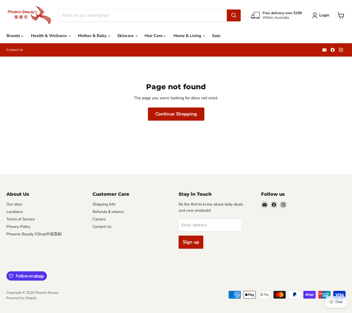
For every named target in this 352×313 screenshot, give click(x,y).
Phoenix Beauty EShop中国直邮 (34, 234)
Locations (14, 211)
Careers (99, 219)
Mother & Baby (92, 36)
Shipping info (104, 204)
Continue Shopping (176, 114)
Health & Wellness (49, 36)
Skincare (126, 36)
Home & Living (187, 36)
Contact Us (14, 50)
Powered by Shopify (21, 298)
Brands (13, 36)
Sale (216, 36)
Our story (14, 204)
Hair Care (154, 36)
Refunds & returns (108, 211)
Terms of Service (20, 219)
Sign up (191, 242)
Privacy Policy (18, 226)
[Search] (234, 15)
